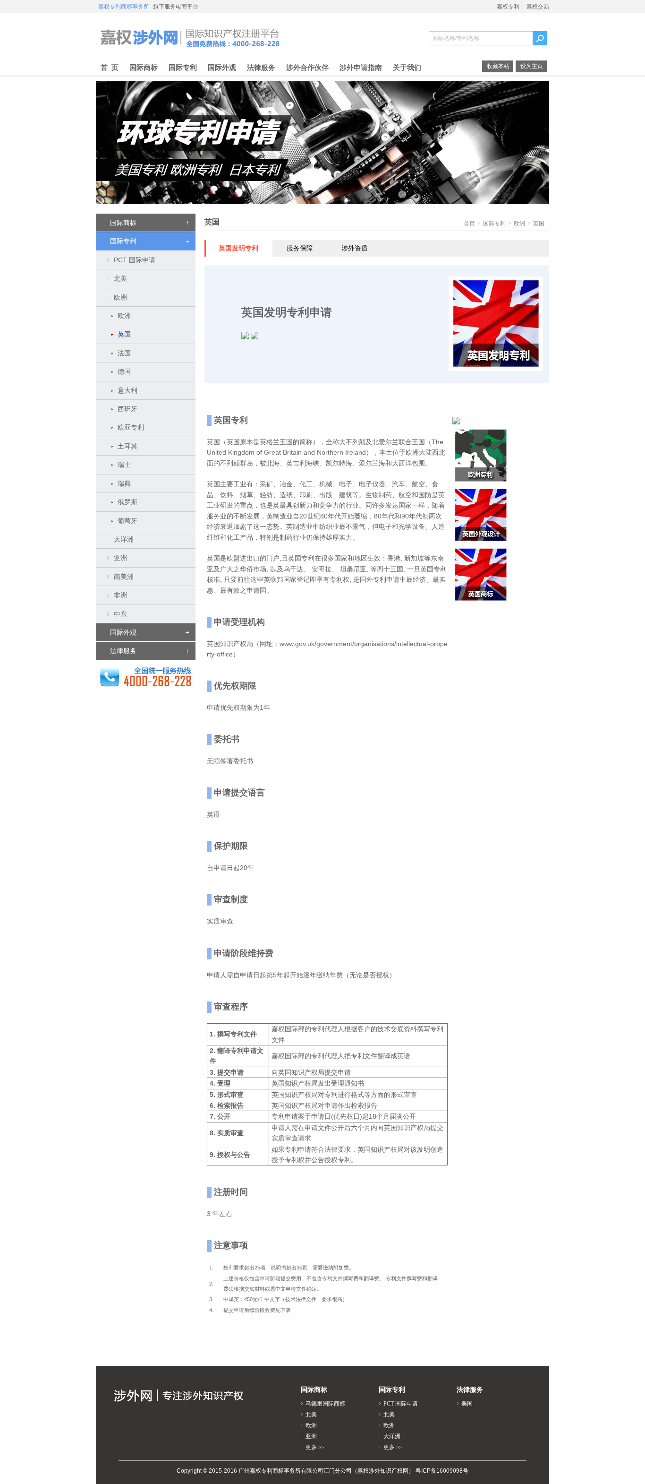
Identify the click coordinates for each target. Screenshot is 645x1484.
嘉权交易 (537, 6)
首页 (469, 223)
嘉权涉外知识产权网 (190, 37)
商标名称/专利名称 (456, 38)
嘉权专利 (508, 6)
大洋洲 (391, 1436)
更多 (315, 1447)
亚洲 (311, 1436)
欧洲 (519, 223)
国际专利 (494, 223)
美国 (467, 1403)
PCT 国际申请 (400, 1403)
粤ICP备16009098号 (442, 1470)
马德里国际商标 (325, 1403)
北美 (311, 1414)
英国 (538, 223)
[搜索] (538, 38)
